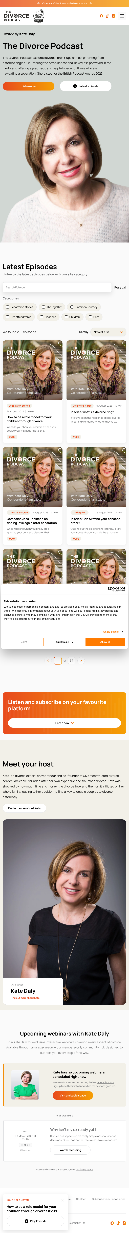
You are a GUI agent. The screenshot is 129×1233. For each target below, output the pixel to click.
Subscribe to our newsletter (108, 1199)
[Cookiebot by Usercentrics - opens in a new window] (110, 589)
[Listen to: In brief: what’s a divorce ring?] (96, 391)
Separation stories (19, 405)
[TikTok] (107, 16)
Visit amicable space (73, 1095)
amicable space (105, 1082)
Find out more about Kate (24, 808)
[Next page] (81, 660)
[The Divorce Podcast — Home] (24, 16)
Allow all (105, 642)
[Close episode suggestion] (62, 1200)
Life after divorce (82, 405)
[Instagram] (114, 16)
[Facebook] (101, 16)
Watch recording (70, 1150)
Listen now (29, 86)
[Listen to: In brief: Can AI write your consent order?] (96, 496)
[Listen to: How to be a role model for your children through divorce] (32, 391)
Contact (81, 1199)
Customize (62, 642)
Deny (24, 642)
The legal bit (80, 512)
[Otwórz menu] (122, 16)
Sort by (83, 332)
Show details (111, 631)
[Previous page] (48, 660)
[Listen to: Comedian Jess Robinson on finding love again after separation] (32, 496)
